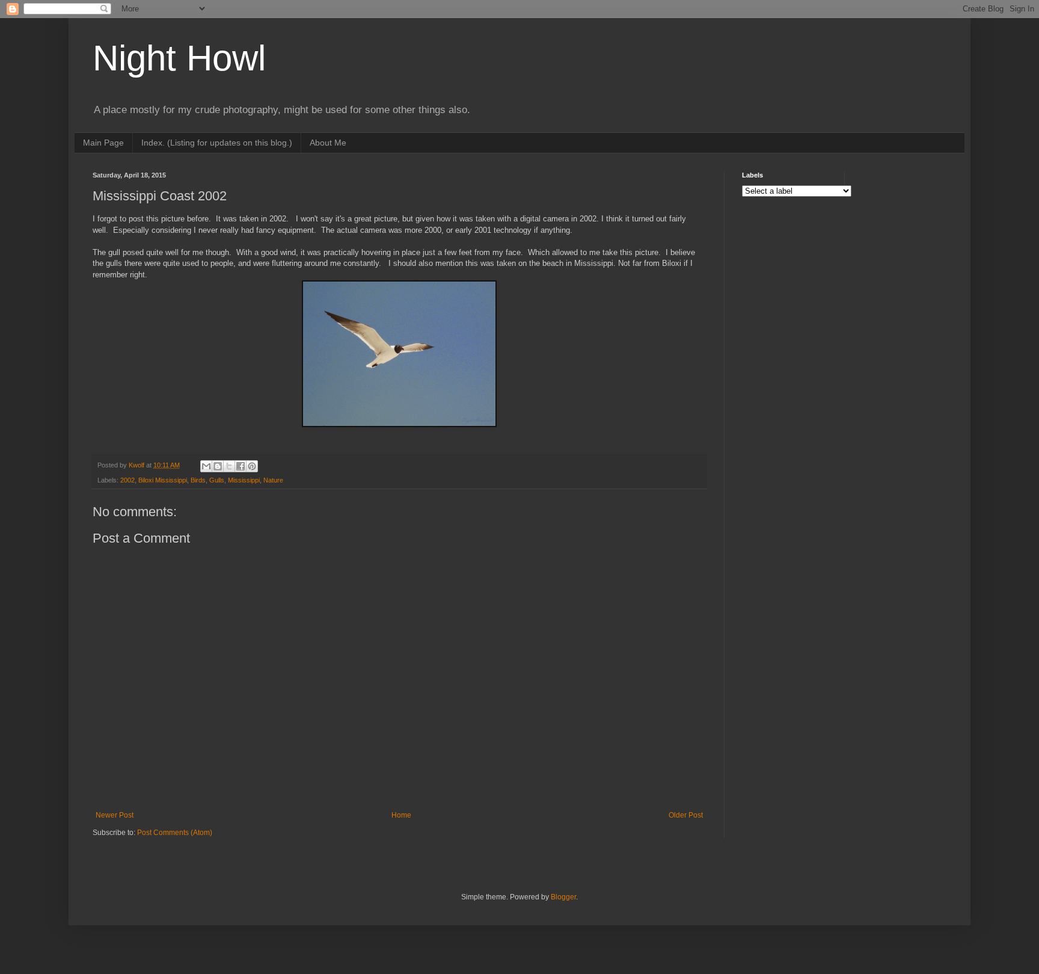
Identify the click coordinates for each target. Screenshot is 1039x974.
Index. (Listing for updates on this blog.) (216, 142)
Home (401, 815)
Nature (273, 480)
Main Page (103, 142)
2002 (127, 480)
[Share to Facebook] (240, 466)
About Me (328, 142)
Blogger (563, 897)
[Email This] (206, 466)
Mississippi (244, 480)
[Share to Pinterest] (252, 466)
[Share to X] (229, 466)
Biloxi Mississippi (162, 480)
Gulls (216, 480)
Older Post (686, 815)
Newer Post (114, 815)
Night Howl (179, 58)
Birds (198, 480)
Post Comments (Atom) (174, 832)
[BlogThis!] (218, 466)
